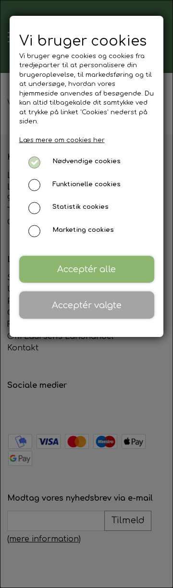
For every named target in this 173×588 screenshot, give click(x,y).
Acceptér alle (86, 269)
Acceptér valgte (87, 305)
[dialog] (86, 294)
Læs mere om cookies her (62, 140)
